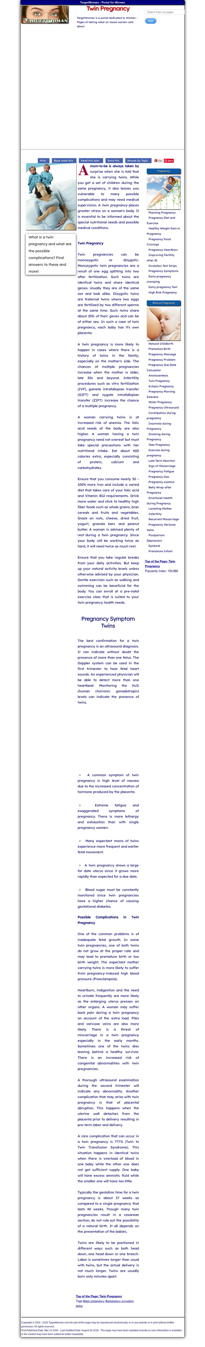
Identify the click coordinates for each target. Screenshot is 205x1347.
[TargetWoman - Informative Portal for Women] (46, 14)
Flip (160, 160)
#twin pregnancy (94, 1301)
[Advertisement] (102, 59)
